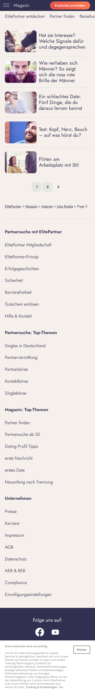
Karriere (12, 523)
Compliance (16, 582)
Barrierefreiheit (18, 292)
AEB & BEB (15, 571)
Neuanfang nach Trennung (29, 482)
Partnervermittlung (21, 357)
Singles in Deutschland (25, 346)
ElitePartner (13, 206)
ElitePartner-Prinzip (21, 257)
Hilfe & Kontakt (18, 316)
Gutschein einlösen (22, 304)
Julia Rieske (65, 206)
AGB (9, 547)
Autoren (47, 206)
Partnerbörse (16, 369)
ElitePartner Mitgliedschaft (28, 245)
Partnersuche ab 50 (22, 434)
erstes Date (15, 470)
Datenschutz (16, 559)
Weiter (82, 649)
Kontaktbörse (16, 381)
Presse (11, 511)
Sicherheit (14, 280)
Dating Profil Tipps (21, 446)
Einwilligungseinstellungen (28, 594)
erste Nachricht (18, 458)
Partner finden (62, 16)
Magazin (21, 5)
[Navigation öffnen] (5, 5)
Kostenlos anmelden (70, 5)
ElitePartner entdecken (25, 16)
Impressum (14, 535)
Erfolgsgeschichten (22, 269)
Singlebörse (15, 393)
